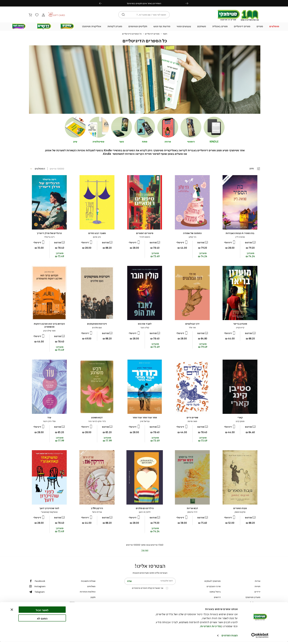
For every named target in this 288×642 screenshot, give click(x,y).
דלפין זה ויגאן (144, 512)
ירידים (257, 591)
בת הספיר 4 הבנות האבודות (240, 233)
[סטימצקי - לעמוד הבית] (238, 20)
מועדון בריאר (240, 323)
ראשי (165, 34)
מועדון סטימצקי (252, 597)
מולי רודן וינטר (49, 421)
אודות (257, 580)
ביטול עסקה (215, 591)
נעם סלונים (97, 327)
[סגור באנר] (12, 609)
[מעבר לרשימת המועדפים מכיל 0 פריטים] (36, 15)
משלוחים (91, 586)
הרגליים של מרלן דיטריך (49, 233)
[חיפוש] (123, 14)
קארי (240, 417)
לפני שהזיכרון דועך (49, 508)
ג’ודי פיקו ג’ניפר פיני (97, 421)
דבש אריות (192, 508)
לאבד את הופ (145, 323)
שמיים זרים (192, 417)
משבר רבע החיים (97, 233)
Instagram (40, 586)
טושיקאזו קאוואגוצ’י (49, 512)
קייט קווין (240, 327)
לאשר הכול (42, 610)
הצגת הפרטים (230, 635)
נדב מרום (97, 237)
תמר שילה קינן (49, 330)
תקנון (93, 597)
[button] (274, 27)
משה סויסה (192, 421)
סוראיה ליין (240, 237)
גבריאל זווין (145, 421)
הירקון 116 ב (97, 508)
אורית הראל (97, 512)
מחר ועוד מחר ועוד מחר (144, 417)
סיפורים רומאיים (144, 233)
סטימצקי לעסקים (212, 580)
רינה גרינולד (49, 237)
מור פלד (192, 327)
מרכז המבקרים (214, 586)
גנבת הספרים (240, 508)
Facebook (40, 580)
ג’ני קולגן (192, 237)
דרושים (217, 597)
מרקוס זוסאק (240, 512)
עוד (49, 417)
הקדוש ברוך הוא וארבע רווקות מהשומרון (49, 325)
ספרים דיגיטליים (152, 34)
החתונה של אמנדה (192, 233)
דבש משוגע (97, 417)
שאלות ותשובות (88, 580)
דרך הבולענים (192, 323)
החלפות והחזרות (88, 591)
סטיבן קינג (240, 421)
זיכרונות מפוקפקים (97, 323)
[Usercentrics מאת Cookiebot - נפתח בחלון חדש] (259, 635)
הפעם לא (42, 618)
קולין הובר (144, 327)
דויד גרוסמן (192, 512)
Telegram (39, 591)
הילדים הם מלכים (145, 508)
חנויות (257, 586)
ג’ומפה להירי (144, 237)
